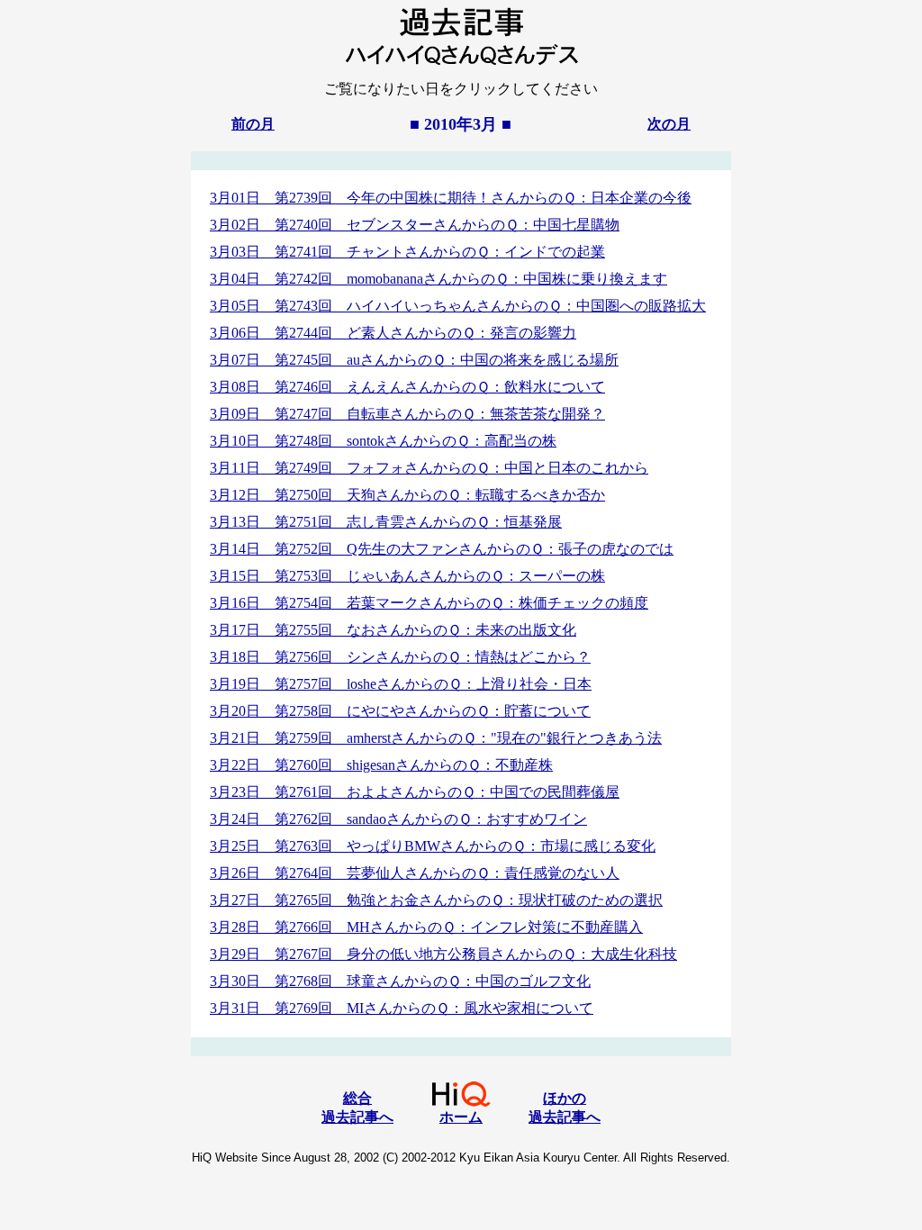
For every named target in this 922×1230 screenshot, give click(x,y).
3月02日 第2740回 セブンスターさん (414, 224)
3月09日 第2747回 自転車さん (407, 413)
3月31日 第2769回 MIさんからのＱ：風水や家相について (401, 1008)
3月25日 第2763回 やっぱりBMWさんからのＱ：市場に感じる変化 (432, 846)
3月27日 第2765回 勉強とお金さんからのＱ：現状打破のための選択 (436, 900)
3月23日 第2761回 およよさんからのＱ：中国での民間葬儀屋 (414, 792)
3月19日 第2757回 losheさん (401, 684)
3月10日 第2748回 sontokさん (383, 440)
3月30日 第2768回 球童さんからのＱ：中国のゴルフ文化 (400, 981)
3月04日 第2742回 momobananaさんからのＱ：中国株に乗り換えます (438, 278)
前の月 (253, 123)
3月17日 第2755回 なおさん (393, 630)
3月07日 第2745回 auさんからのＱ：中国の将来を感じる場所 (414, 359)
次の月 (669, 123)
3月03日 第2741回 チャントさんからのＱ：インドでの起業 (407, 251)
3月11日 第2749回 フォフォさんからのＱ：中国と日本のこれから (429, 467)
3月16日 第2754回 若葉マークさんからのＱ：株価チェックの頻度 (429, 602)
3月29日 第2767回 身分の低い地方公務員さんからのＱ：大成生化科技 (443, 954)
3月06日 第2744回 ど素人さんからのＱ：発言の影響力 (393, 332)
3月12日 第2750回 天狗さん (407, 494)
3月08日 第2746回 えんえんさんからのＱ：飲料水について (407, 386)
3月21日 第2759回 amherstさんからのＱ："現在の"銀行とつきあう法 (436, 738)
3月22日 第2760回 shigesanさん (381, 765)
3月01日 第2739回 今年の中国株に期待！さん (451, 197)
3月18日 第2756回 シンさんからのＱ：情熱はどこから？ (400, 657)
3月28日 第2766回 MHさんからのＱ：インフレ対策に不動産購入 (426, 927)
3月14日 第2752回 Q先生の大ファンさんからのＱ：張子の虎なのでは (441, 548)
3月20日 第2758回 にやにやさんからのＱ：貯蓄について (400, 711)
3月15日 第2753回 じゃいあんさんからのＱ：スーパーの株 (407, 575)
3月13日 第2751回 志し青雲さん (386, 521)
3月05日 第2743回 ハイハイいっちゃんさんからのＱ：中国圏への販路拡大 (458, 305)
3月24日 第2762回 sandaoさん (398, 819)
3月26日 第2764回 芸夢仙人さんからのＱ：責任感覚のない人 (414, 873)
